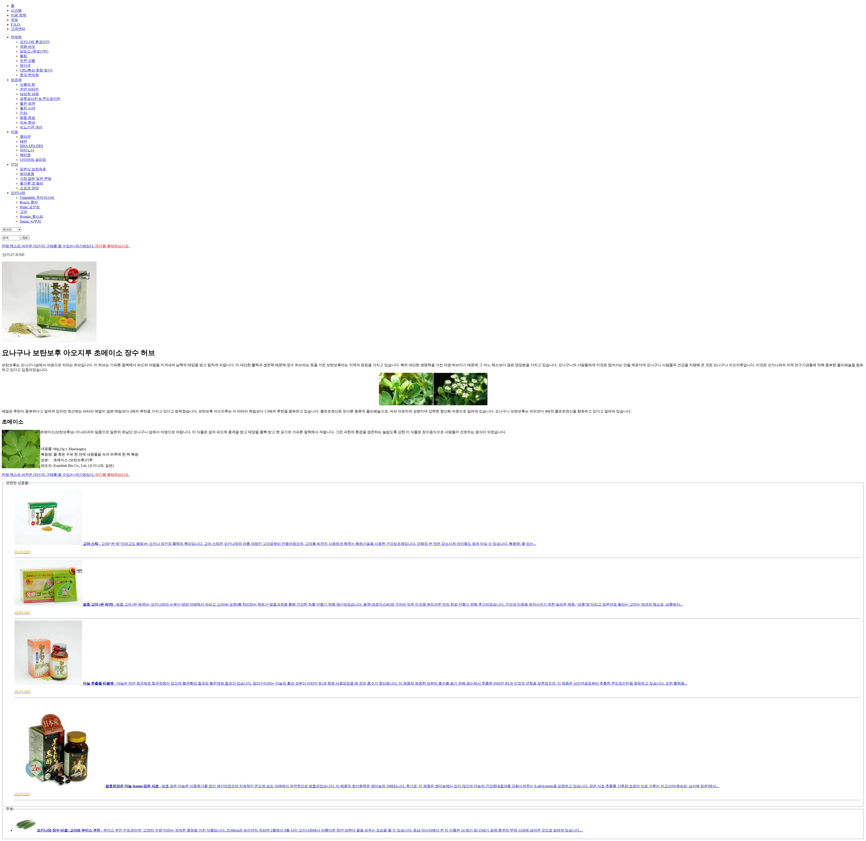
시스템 (16, 10)
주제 (14, 20)
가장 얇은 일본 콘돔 (35, 179)
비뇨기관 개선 (31, 127)
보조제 (16, 80)
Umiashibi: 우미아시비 (37, 197)
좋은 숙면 (27, 103)
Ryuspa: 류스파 (31, 216)
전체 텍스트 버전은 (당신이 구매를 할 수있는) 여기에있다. (65, 246)
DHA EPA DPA (31, 146)
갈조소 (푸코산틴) (34, 51)
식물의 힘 (27, 84)
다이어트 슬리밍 (33, 160)
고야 (23, 212)
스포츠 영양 (29, 188)
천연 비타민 (29, 89)
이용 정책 (18, 15)
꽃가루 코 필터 (31, 183)
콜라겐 (25, 137)
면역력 (16, 37)
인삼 (23, 113)
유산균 (25, 65)
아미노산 (27, 150)
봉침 (23, 56)
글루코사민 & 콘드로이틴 (40, 99)
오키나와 (18, 193)
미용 (14, 132)
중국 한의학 (29, 75)
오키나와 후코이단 (35, 42)
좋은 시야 (27, 108)
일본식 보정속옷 (33, 169)
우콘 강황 (27, 61)
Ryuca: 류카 (29, 202)
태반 (23, 141)
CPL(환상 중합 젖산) (36, 70)
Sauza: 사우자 (30, 221)
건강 (14, 164)
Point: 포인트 (30, 207)
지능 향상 (27, 122)
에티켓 (25, 155)
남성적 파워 (29, 94)
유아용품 (27, 174)
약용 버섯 (27, 47)
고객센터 (18, 29)
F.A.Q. (16, 24)
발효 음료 (27, 118)
